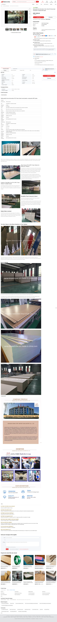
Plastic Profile (12, 603)
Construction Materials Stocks (19, 603)
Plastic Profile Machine (4, 594)
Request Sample (48, 19)
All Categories (4, 4)
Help (41, 4)
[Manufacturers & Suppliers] (5, 2)
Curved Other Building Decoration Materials (7, 605)
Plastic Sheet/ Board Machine (46, 593)
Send (7, 549)
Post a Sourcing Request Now (24, 549)
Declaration (37, 618)
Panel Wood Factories (20, 609)
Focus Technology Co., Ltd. (23, 618)
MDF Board (43, 591)
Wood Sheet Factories (27, 609)
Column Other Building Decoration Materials (45, 603)
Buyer (37, 4)
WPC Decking (2, 593)
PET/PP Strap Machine (31, 594)
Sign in (55, 2)
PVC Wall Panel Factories (5, 609)
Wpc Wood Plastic (46, 609)
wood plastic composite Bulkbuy (22, 611)
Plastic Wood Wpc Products (5, 611)
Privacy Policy (40, 618)
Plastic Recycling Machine (45, 594)
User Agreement (33, 618)
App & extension (46, 4)
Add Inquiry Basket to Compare (16, 32)
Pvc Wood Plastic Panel (35, 609)
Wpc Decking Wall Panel (13, 611)
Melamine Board (30, 591)
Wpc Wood (41, 609)
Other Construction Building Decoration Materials (31, 603)
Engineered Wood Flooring (18, 593)
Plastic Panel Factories (13, 609)
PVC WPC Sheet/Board (31, 593)
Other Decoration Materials (5, 603)
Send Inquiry (38, 17)
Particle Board (16, 591)
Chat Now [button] (51, 17)
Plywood (2, 591)
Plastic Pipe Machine (17, 594)
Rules (55, 4)
